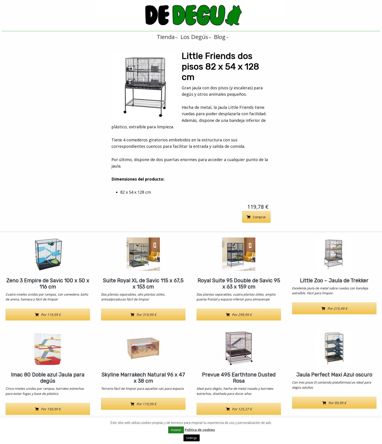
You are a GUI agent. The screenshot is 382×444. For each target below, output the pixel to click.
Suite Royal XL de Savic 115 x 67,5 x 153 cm (143, 283)
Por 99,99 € (337, 403)
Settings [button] (191, 438)
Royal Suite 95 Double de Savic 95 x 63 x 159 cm (239, 283)
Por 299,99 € (242, 314)
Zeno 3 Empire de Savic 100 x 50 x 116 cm (47, 283)
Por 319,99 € (146, 314)
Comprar (259, 217)
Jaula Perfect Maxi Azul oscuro (334, 375)
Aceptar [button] (176, 430)
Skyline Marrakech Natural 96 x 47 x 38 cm (143, 378)
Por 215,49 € (337, 308)
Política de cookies (200, 430)
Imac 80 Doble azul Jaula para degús (47, 378)
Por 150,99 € (51, 409)
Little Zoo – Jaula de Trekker (334, 280)
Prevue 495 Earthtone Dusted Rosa (239, 378)
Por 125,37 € (242, 409)
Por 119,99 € (51, 314)
